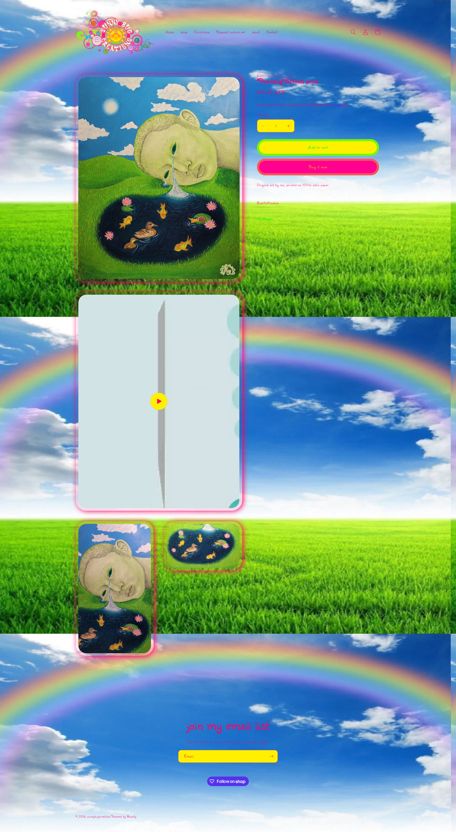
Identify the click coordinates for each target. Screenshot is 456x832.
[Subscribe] (271, 756)
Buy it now (318, 167)
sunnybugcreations (98, 816)
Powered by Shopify (123, 816)
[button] (353, 32)
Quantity (263, 115)
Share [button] (267, 218)
